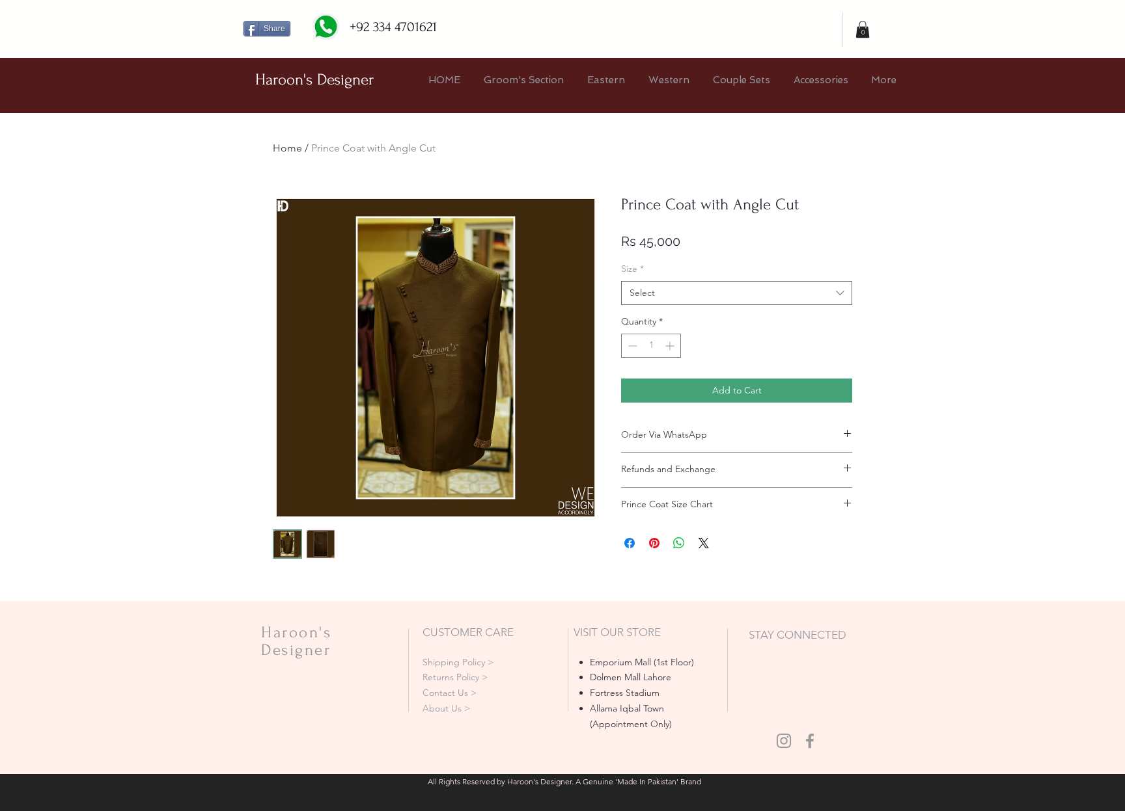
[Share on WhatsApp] (679, 543)
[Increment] (671, 345)
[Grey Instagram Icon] (784, 741)
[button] (862, 29)
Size (632, 268)
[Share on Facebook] (629, 543)
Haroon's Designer (314, 79)
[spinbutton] (651, 345)
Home (287, 148)
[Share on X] (704, 543)
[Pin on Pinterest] (654, 543)
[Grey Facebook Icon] (810, 741)
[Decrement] (631, 345)
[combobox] (736, 293)
